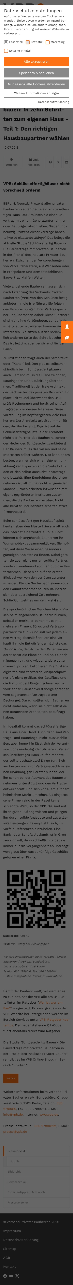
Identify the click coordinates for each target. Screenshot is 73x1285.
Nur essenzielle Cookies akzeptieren (36, 84)
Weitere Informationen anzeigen (36, 93)
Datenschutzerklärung (53, 101)
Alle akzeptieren (36, 61)
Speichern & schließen (36, 73)
